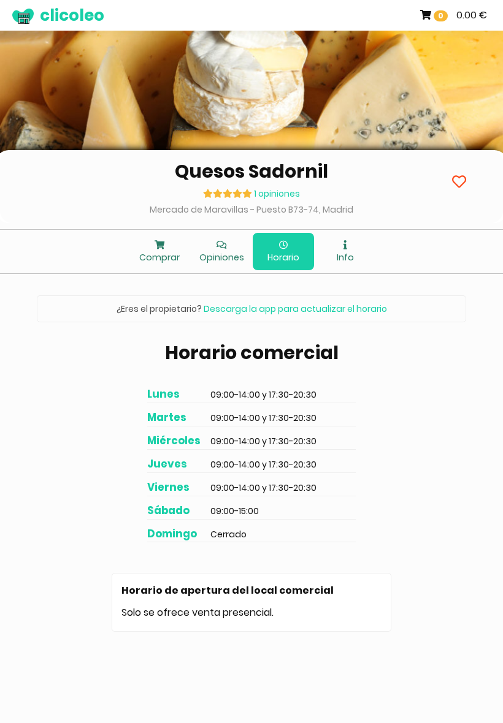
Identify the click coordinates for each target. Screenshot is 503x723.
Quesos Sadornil (251, 171)
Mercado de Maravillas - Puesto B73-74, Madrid (251, 209)
